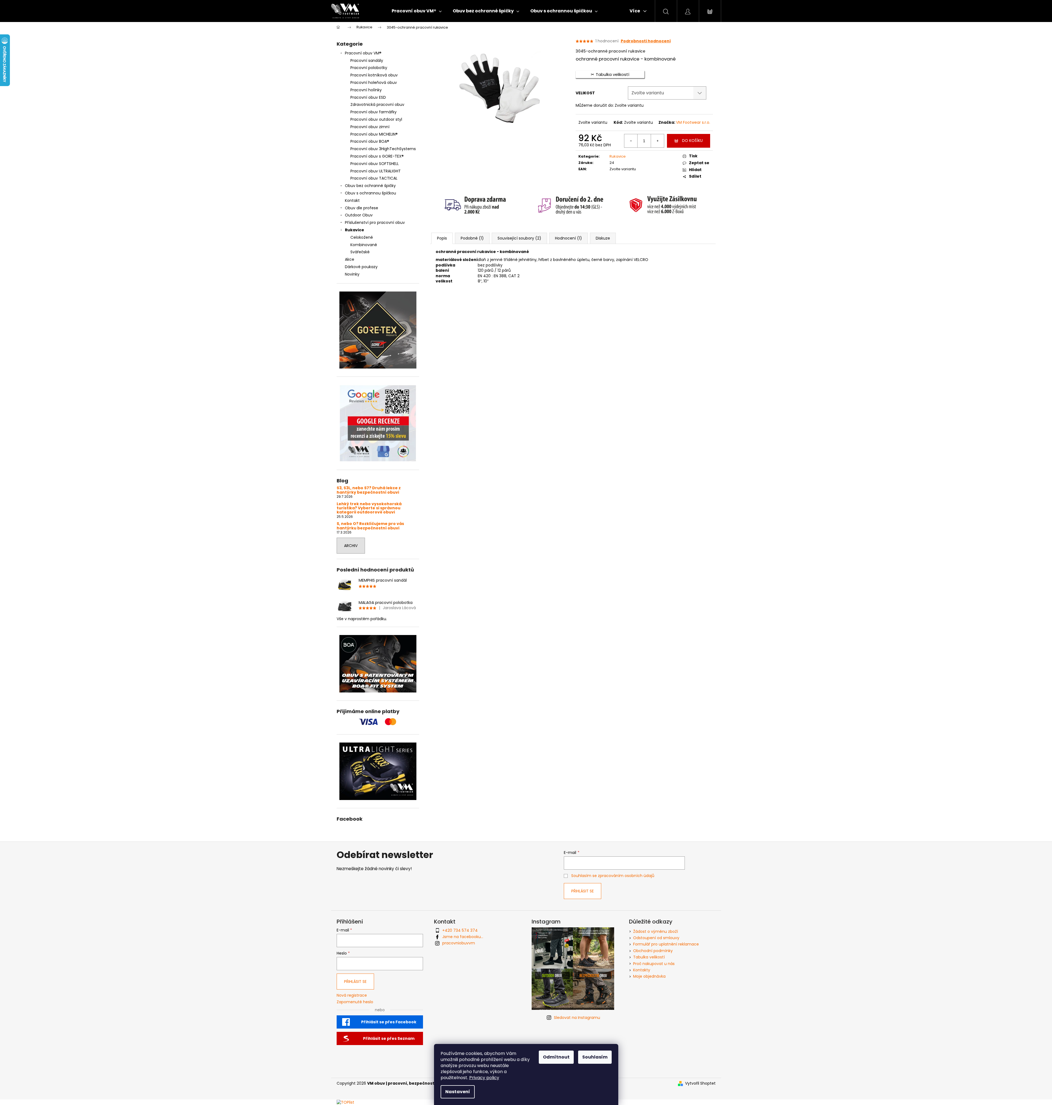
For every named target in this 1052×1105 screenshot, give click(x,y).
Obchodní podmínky (653, 950)
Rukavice (354, 230)
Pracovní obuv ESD (368, 97)
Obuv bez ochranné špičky (370, 185)
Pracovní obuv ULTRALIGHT (375, 171)
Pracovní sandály (366, 60)
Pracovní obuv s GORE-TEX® (377, 156)
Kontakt (352, 200)
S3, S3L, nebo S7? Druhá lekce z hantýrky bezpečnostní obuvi (369, 490)
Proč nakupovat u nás (654, 963)
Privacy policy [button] (484, 1077)
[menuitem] (416, 11)
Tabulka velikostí (649, 957)
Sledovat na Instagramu (577, 1017)
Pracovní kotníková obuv (374, 75)
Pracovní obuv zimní (369, 127)
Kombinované (363, 245)
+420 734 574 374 (460, 930)
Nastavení (457, 1091)
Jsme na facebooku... (462, 936)
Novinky (352, 274)
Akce (349, 259)
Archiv (351, 545)
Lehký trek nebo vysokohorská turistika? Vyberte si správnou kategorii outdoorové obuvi (369, 508)
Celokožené (361, 237)
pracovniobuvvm (458, 943)
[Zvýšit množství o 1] (657, 140)
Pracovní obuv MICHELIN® (374, 134)
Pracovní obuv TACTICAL (373, 178)
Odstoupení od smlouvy (656, 938)
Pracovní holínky (366, 90)
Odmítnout (556, 1057)
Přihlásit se (582, 891)
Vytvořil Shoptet (700, 1083)
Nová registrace (352, 995)
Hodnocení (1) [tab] (568, 238)
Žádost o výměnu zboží (655, 931)
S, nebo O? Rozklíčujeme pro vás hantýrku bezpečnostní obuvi (370, 526)
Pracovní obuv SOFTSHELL (374, 163)
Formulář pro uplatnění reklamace (666, 944)
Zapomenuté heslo (355, 1002)
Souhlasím (595, 1057)
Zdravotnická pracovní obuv (377, 104)
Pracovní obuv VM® (363, 53)
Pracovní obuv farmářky (373, 112)
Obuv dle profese (361, 208)
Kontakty (641, 970)
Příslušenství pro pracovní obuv (375, 222)
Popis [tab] (442, 238)
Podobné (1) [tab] (472, 238)
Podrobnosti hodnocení (646, 41)
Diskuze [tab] (603, 238)
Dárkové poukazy (361, 267)
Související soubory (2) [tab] (519, 238)
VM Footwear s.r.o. (693, 122)
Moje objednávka (649, 976)
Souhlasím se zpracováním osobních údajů (612, 875)
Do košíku (692, 140)
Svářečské (360, 252)
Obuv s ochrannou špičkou (370, 193)
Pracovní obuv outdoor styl (376, 119)
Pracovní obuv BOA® (369, 141)
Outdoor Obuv (359, 215)
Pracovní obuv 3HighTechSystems (383, 149)
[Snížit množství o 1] (631, 140)
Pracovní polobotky (368, 67)
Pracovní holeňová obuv (373, 82)
